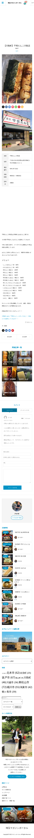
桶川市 (13, 687)
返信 (22, 418)
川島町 (5, 326)
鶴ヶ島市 (9, 691)
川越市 (12, 682)
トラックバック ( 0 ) (24, 410)
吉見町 (25, 672)
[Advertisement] (17, 23)
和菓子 (17, 48)
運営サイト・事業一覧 (8, 801)
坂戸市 (8, 677)
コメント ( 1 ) (9, 410)
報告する (29, 322)
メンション (27, 418)
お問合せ (4, 787)
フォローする (18, 518)
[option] (9, 814)
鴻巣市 (26, 687)
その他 (4, 673)
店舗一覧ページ (6, 798)
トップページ (6, 792)
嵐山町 (19, 678)
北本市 (13, 672)
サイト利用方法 (6, 790)
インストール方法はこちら (17, 776)
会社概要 (4, 795)
